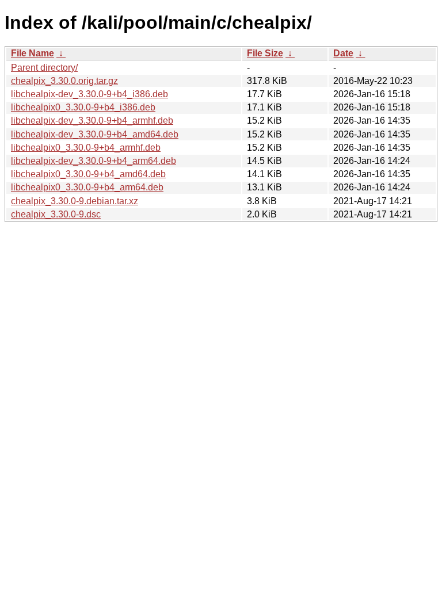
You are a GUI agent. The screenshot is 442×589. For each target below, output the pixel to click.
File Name (32, 53)
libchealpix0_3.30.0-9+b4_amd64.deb (88, 174)
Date (343, 53)
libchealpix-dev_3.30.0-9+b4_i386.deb (89, 94)
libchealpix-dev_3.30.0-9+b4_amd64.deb (94, 134)
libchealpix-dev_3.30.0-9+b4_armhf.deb (92, 120)
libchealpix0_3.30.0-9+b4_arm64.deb (87, 187)
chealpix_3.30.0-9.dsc (56, 214)
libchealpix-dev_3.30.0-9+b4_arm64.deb (93, 161)
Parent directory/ (44, 67)
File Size (265, 53)
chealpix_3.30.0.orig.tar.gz (64, 81)
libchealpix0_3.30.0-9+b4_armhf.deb (86, 147)
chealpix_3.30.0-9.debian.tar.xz (74, 201)
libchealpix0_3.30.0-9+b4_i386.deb (83, 107)
